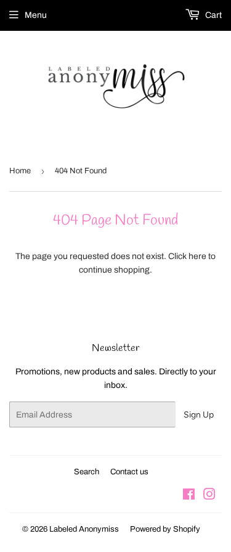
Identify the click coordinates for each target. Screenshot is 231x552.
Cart (212, 15)
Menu (36, 15)
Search (86, 472)
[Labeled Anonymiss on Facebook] (188, 496)
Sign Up (199, 415)
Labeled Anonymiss (84, 529)
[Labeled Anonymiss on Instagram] (209, 496)
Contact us (129, 472)
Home (20, 171)
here (197, 256)
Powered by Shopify (165, 529)
